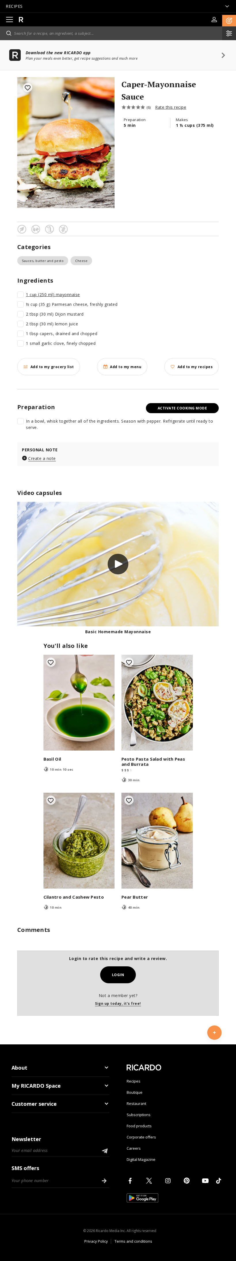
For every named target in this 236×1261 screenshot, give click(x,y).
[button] (229, 20)
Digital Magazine (141, 1159)
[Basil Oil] (79, 703)
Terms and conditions (133, 1241)
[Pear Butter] (157, 841)
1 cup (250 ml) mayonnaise (53, 294)
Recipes (133, 1081)
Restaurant (136, 1103)
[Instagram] (169, 1180)
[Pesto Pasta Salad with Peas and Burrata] (157, 703)
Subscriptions (139, 1114)
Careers (134, 1148)
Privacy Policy (96, 1241)
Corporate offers (141, 1137)
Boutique (134, 1092)
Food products (139, 1125)
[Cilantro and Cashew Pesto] (79, 841)
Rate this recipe (170, 107)
